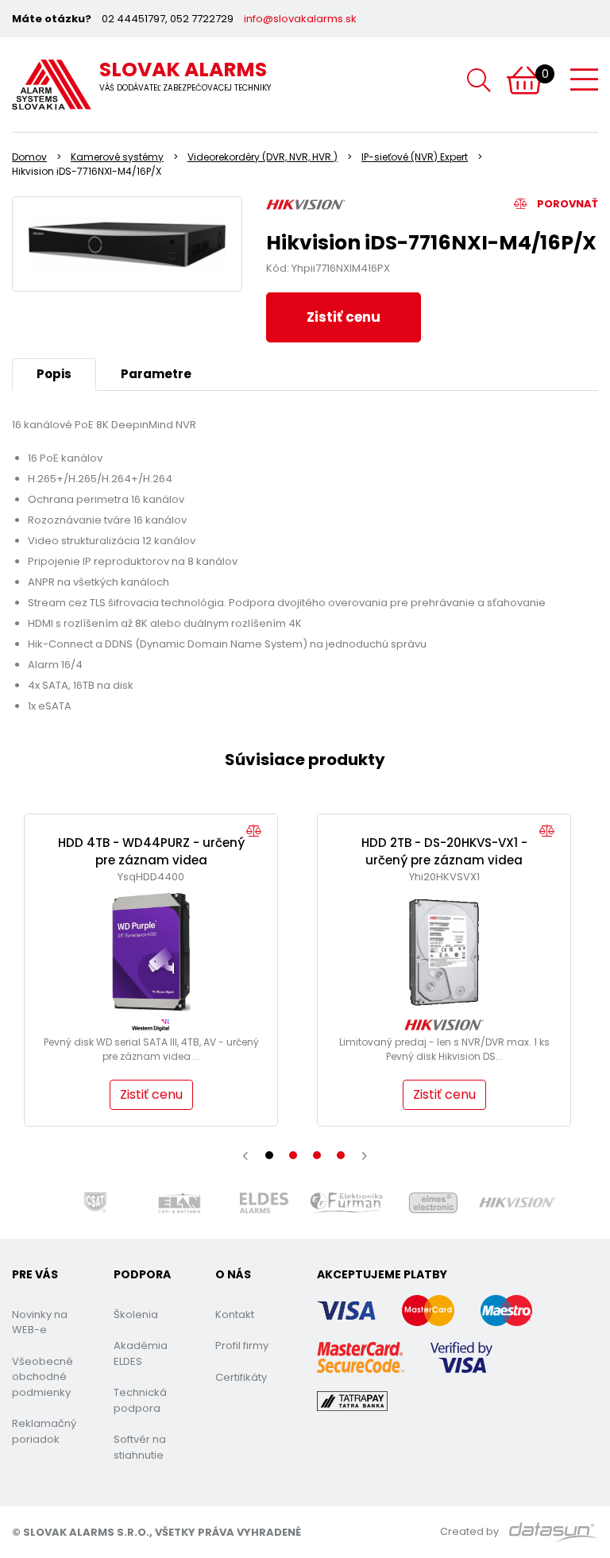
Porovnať (566, 203)
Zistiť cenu (343, 317)
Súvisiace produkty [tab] (305, 759)
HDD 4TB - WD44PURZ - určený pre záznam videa (151, 851)
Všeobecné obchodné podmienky (42, 1377)
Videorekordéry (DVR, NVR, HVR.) (262, 157)
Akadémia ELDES (141, 1353)
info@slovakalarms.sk (300, 18)
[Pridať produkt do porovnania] (257, 831)
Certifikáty (241, 1377)
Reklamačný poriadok (44, 1431)
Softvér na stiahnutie (140, 1447)
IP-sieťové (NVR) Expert (414, 157)
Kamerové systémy (117, 157)
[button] (269, 1155)
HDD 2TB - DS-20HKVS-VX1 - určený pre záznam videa (444, 851)
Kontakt (234, 1314)
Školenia (136, 1314)
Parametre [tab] (156, 373)
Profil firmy (241, 1345)
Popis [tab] (54, 373)
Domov (29, 157)
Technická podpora (140, 1400)
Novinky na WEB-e (40, 1322)
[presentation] (245, 1156)
